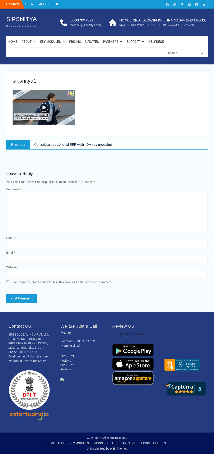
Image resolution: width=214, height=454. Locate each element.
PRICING (75, 42)
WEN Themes (118, 448)
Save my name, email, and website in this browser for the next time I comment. (62, 282)
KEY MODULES (50, 42)
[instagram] (182, 4)
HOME (12, 42)
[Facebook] (167, 4)
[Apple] (204, 4)
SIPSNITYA (21, 19)
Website (11, 267)
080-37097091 (86, 341)
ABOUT (27, 42)
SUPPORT (133, 42)
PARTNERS (110, 42)
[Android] (197, 4)
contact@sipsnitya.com (86, 25)
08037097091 (82, 20)
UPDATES (92, 42)
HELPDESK (156, 42)
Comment (13, 189)
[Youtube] (189, 4)
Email (10, 252)
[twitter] (175, 4)
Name (11, 237)
